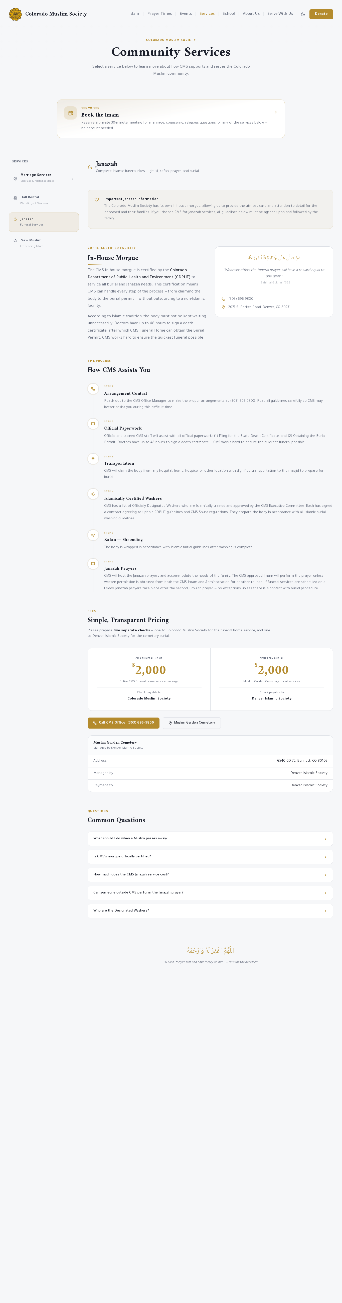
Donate (321, 14)
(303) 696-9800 (240, 299)
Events (186, 14)
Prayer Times (159, 14)
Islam (134, 14)
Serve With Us (280, 14)
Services (207, 14)
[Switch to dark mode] (302, 14)
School (229, 14)
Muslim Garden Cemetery (194, 723)
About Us (251, 14)
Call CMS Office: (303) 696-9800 (126, 723)
